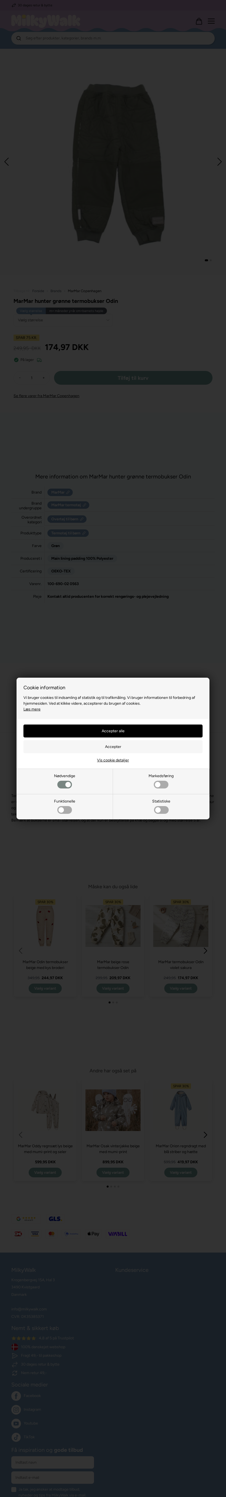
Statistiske (161, 801)
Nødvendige (64, 776)
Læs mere (32, 709)
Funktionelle (64, 801)
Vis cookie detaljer (113, 760)
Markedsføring (161, 776)
